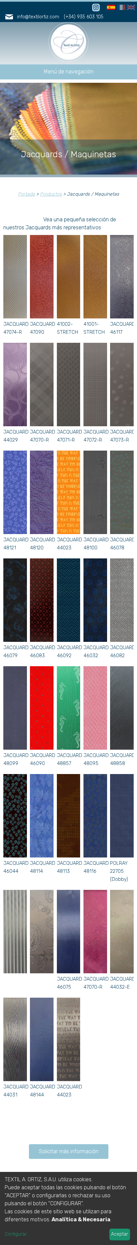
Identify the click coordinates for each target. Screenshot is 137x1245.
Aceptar (119, 1234)
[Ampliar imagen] (15, 316)
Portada (26, 194)
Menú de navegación (68, 71)
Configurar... (17, 1234)
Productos (51, 194)
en (130, 7)
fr (119, 7)
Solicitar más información (68, 1151)
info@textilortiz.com (38, 17)
